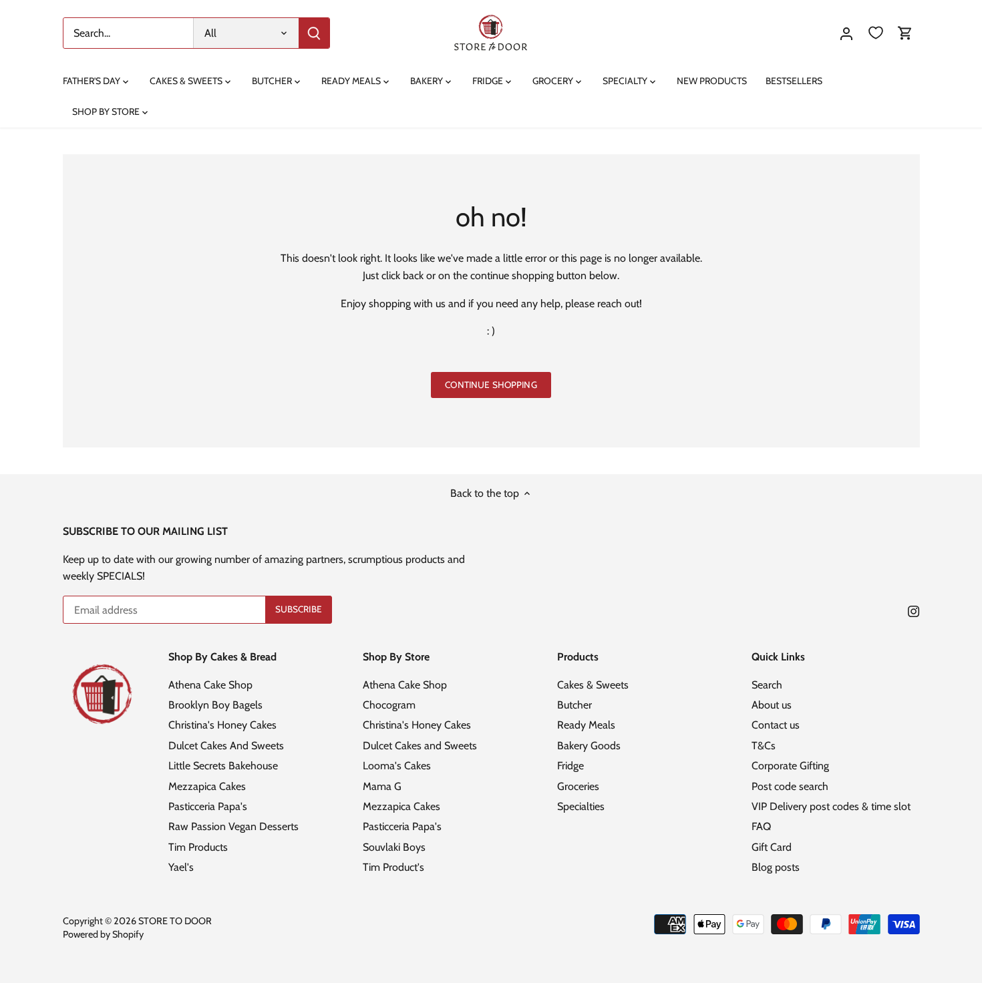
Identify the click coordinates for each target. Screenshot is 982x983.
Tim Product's (393, 867)
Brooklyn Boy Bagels (215, 705)
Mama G (382, 786)
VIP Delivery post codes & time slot (831, 806)
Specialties (581, 806)
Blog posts (776, 867)
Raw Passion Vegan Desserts (233, 826)
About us (772, 705)
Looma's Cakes (397, 765)
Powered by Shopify (103, 934)
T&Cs (764, 745)
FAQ (761, 826)
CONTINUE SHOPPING (490, 384)
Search (767, 684)
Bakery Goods (589, 745)
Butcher (574, 705)
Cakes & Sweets (593, 684)
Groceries (578, 786)
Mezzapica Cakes (207, 786)
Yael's (181, 867)
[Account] (846, 33)
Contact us (776, 725)
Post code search (790, 786)
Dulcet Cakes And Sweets (226, 745)
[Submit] (314, 33)
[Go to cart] (905, 33)
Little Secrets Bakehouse (223, 765)
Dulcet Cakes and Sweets (420, 745)
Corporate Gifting (790, 765)
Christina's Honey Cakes (222, 725)
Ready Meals (586, 725)
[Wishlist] (875, 33)
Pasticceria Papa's (207, 806)
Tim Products (198, 847)
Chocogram (389, 705)
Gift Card (772, 847)
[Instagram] (913, 611)
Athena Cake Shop (210, 684)
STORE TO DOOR (175, 921)
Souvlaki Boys (394, 847)
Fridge (570, 765)
